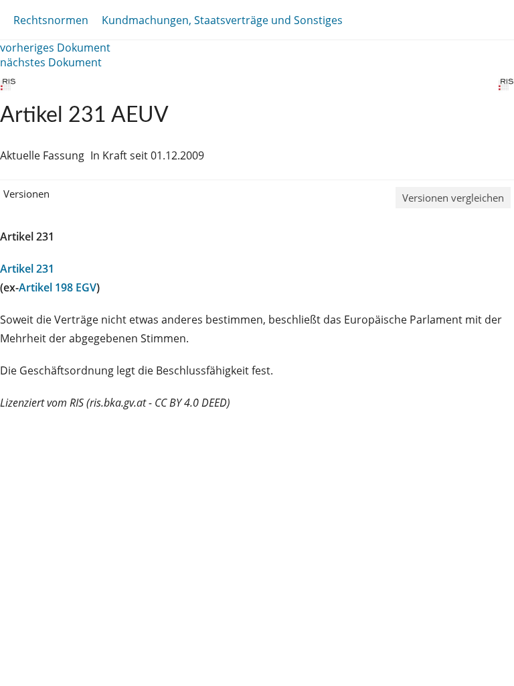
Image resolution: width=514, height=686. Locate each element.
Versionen (26, 193)
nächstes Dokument (51, 62)
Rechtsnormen (50, 20)
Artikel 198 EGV (57, 287)
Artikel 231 (27, 268)
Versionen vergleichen (453, 197)
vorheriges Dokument (55, 47)
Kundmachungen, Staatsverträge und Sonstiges (222, 20)
